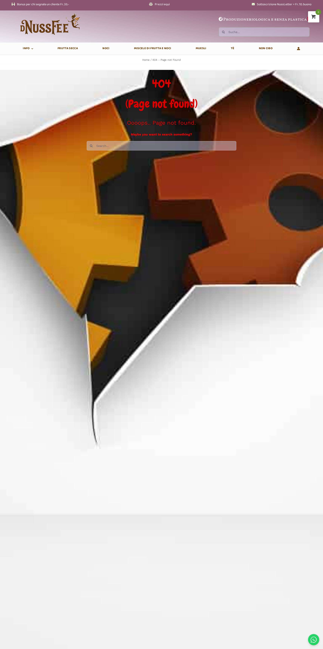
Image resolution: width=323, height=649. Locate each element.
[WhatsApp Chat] (313, 639)
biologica (259, 19)
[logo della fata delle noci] (50, 12)
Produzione (236, 19)
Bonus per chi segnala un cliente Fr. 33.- (42, 4)
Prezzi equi (162, 4)
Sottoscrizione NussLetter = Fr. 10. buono (283, 4)
